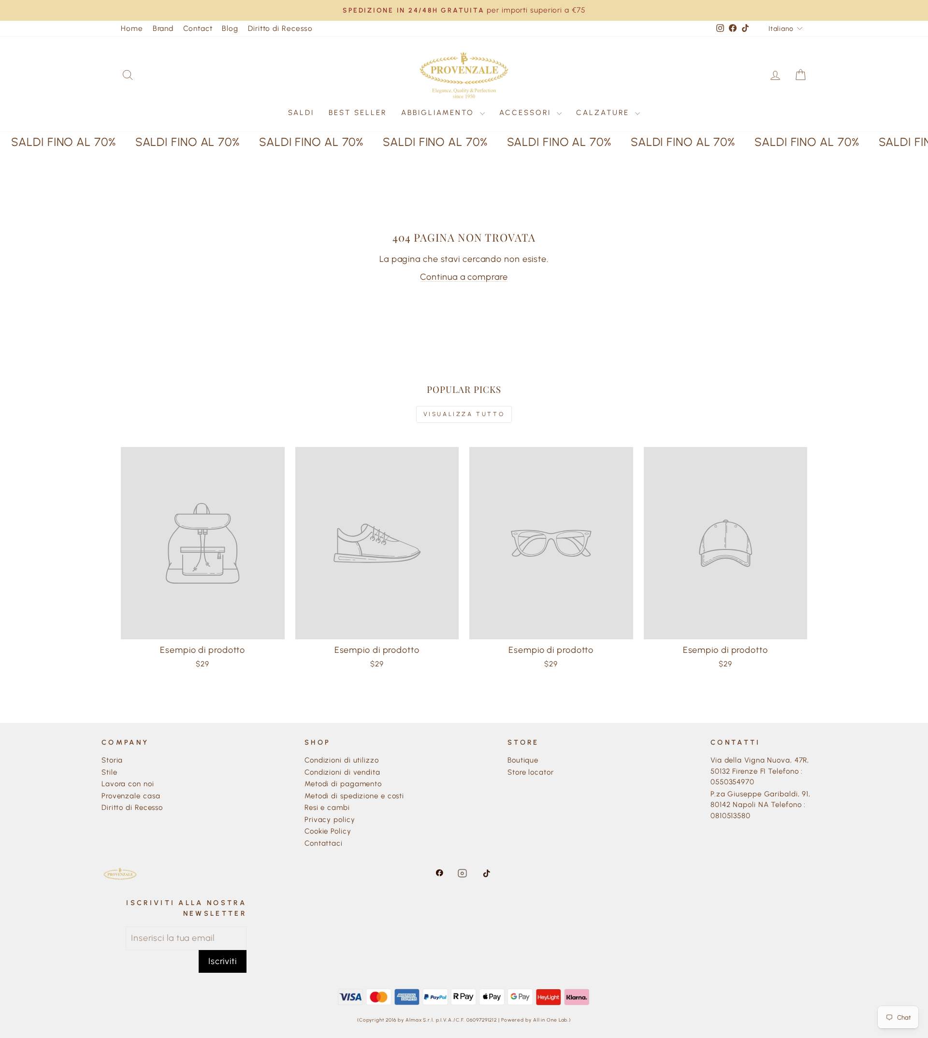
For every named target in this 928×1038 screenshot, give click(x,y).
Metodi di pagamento (343, 783)
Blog (230, 28)
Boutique (523, 760)
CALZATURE (604, 112)
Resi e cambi (327, 807)
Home (132, 28)
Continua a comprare (464, 277)
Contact (197, 28)
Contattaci (323, 843)
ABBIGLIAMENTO (439, 112)
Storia (112, 760)
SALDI (301, 112)
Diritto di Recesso (280, 28)
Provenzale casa (131, 796)
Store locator (531, 772)
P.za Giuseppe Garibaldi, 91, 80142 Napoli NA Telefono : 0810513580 (760, 805)
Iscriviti (222, 961)
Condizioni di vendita (342, 772)
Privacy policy (329, 819)
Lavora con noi (128, 783)
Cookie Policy (327, 831)
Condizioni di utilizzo (341, 760)
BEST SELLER (358, 112)
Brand (163, 28)
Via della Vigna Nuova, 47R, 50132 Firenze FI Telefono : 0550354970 (759, 771)
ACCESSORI (526, 112)
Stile (109, 772)
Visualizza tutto (464, 414)
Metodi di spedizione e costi (354, 796)
